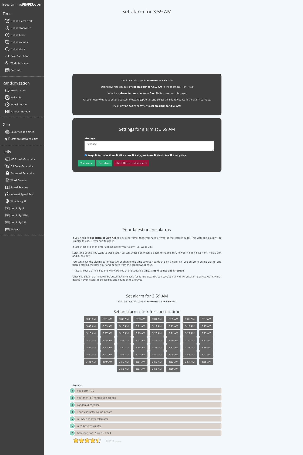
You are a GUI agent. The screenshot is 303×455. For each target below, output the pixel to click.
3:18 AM (124, 333)
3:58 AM (157, 368)
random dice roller (88, 405)
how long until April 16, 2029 (94, 433)
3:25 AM (107, 340)
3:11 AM (140, 326)
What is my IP (18, 201)
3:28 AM (157, 340)
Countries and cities (22, 131)
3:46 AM (190, 354)
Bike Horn (125, 155)
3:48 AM (91, 361)
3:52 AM (157, 361)
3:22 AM (190, 333)
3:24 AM (91, 340)
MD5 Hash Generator (23, 159)
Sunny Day (179, 155)
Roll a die (16, 97)
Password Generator (22, 173)
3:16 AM (91, 333)
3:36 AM (157, 347)
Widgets (15, 229)
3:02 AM (124, 319)
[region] (146, 42)
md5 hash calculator (89, 426)
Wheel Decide (19, 104)
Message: (90, 138)
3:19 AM (140, 333)
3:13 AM (173, 326)
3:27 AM (140, 340)
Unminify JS (17, 208)
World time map (20, 63)
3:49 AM (107, 361)
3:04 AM (157, 319)
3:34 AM (124, 347)
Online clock (18, 49)
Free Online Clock (22, 4)
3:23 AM (206, 333)
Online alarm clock (21, 21)
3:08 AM (91, 326)
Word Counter (19, 180)
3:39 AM (206, 347)
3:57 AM (140, 368)
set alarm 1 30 (85, 390)
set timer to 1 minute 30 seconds (96, 397)
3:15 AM (206, 326)
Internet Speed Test (22, 194)
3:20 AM (157, 333)
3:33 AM (107, 347)
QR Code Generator (22, 166)
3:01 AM (107, 319)
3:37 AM (173, 347)
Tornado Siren (106, 155)
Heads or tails (19, 90)
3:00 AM (91, 319)
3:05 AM (173, 319)
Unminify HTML (20, 215)
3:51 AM (140, 361)
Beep (91, 155)
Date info (16, 70)
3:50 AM (124, 361)
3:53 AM (173, 361)
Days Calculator (20, 56)
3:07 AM (206, 319)
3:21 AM (173, 333)
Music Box (163, 155)
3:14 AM (190, 326)
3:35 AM (140, 347)
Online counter (19, 42)
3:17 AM (107, 333)
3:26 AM (124, 340)
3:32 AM (91, 347)
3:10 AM (124, 326)
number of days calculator (92, 419)
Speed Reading (19, 187)
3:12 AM (157, 326)
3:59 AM (173, 368)
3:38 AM (190, 347)
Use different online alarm (131, 163)
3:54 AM (190, 361)
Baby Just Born (144, 155)
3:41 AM (107, 354)
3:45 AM (173, 354)
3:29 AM (173, 340)
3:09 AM (107, 326)
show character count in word (94, 412)
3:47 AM (206, 354)
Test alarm (104, 163)
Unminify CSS (18, 222)
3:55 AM (206, 361)
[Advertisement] (146, 199)
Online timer (18, 35)
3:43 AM (140, 354)
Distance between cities (24, 138)
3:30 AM (190, 340)
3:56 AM (124, 368)
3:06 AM (190, 319)
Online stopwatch (21, 28)
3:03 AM (140, 319)
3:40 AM (91, 354)
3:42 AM (124, 354)
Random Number (21, 111)
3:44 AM (157, 354)
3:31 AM (206, 340)
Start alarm (86, 163)
